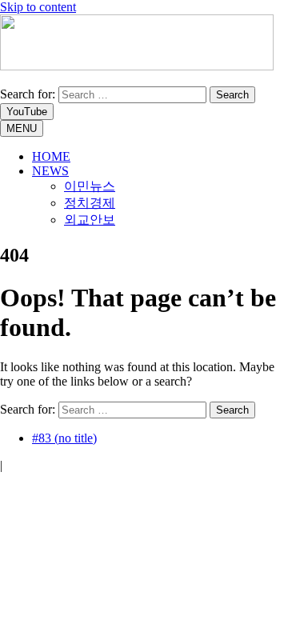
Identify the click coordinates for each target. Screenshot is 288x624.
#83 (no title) (64, 438)
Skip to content (38, 7)
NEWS (50, 171)
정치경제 (89, 203)
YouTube (26, 112)
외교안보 (89, 219)
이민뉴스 (89, 186)
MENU (21, 128)
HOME (51, 156)
